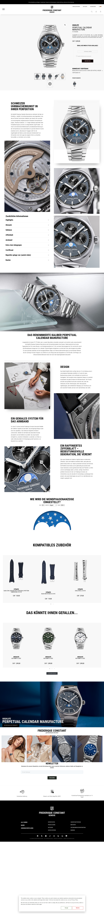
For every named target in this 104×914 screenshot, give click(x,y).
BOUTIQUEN (85, 6)
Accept (66, 907)
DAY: (40, 505)
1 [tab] (51, 604)
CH (99, 6)
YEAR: (58, 505)
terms (83, 56)
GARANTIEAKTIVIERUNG (76, 822)
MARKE (23, 825)
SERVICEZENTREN (52, 830)
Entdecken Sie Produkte (11, 725)
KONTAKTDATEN (93, 6)
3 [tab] (54, 668)
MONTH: (47, 505)
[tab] (87, 70)
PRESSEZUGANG (51, 824)
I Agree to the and (84, 56)
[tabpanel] (16, 579)
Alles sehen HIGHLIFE (52, 673)
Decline (77, 907)
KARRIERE (73, 830)
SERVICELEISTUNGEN (76, 6)
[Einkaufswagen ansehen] (100, 11)
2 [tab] (53, 604)
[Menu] (3, 9)
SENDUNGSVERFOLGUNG (27, 828)
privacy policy (88, 56)
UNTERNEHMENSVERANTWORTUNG (77, 827)
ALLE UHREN (24, 822)
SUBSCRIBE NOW (88, 61)
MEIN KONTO (73, 824)
